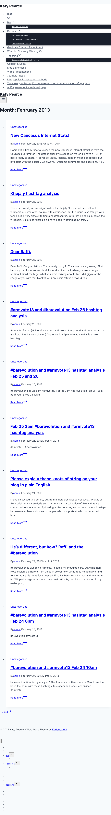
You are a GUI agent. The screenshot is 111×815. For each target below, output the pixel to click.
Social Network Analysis (21, 43)
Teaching (10, 785)
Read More (18, 169)
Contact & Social (16, 63)
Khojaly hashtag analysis (34, 193)
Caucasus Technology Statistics (25, 39)
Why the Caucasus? (20, 27)
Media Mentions (16, 67)
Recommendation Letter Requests (25, 60)
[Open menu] (3, 99)
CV (9, 17)
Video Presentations (19, 71)
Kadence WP (59, 729)
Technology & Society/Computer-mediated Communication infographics (48, 83)
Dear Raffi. (20, 251)
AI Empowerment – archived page (26, 87)
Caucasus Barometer (20, 35)
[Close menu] (1, 741)
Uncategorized (18, 126)
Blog (9, 13)
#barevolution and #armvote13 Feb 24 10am (53, 667)
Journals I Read (16, 75)
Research (10, 763)
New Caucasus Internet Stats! (39, 135)
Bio (7, 755)
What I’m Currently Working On (24, 51)
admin (17, 143)
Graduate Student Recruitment (25, 47)
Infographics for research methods (27, 79)
